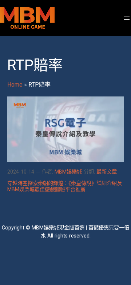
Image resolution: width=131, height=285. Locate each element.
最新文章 (106, 172)
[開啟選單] (126, 18)
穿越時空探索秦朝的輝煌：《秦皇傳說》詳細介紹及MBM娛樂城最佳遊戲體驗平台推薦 (64, 186)
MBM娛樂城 (68, 172)
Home (15, 84)
